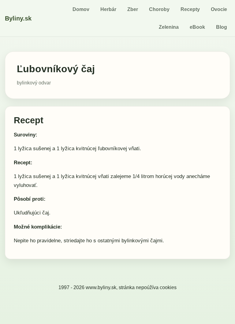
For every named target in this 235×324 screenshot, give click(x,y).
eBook (197, 27)
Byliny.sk (18, 18)
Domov (81, 9)
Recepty (190, 9)
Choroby (159, 9)
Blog (221, 27)
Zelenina (169, 27)
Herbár (108, 9)
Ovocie (219, 9)
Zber (132, 9)
